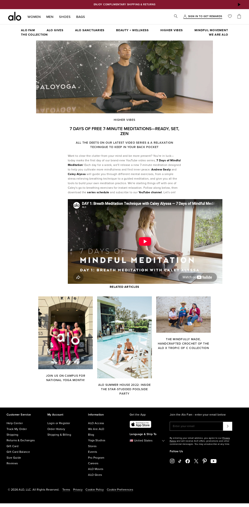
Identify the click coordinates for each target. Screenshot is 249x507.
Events (92, 452)
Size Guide (14, 458)
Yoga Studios (96, 440)
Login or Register (58, 423)
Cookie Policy (94, 489)
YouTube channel (150, 192)
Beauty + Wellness (132, 30)
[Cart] (239, 16)
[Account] (185, 16)
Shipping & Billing (59, 435)
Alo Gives (55, 30)
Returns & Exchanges (21, 440)
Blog (91, 435)
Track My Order (17, 429)
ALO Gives (95, 475)
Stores (92, 446)
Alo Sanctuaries (90, 30)
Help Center (15, 423)
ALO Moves (95, 469)
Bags (80, 17)
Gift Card (12, 446)
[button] (239, 4)
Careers (93, 463)
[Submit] (227, 426)
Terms (66, 489)
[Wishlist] (230, 16)
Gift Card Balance (18, 452)
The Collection (34, 35)
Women (34, 17)
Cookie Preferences (120, 489)
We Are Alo (218, 35)
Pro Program (96, 458)
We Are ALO (96, 429)
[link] (205, 16)
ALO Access (96, 423)
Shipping (12, 435)
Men (50, 17)
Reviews (12, 463)
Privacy (78, 489)
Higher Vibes (171, 30)
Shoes (65, 17)
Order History (56, 429)
